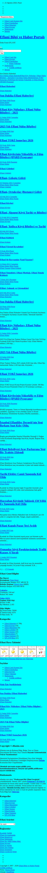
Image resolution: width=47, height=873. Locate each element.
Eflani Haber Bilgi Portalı (9, 185)
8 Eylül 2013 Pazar (7, 231)
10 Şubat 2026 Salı (7, 131)
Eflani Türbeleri (10, 636)
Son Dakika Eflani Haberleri (10, 76)
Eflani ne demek (6, 845)
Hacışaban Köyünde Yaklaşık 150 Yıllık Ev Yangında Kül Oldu (23, 502)
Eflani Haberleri (10, 25)
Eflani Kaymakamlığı (7, 835)
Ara (1, 49)
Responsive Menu (7, 17)
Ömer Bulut (14, 580)
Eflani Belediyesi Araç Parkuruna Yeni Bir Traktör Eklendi (22, 451)
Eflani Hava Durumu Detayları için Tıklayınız (16, 659)
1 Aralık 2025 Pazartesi (8, 557)
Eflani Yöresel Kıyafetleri (11, 246)
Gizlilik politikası (15, 68)
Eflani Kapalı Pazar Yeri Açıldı (18, 525)
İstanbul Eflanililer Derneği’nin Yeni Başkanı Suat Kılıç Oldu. (21, 424)
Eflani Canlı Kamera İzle (13, 21)
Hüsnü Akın (18, 584)
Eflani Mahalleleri (11, 628)
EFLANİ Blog (10, 638)
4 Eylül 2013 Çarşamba (8, 197)
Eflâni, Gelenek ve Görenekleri (14, 288)
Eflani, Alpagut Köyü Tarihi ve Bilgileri (23, 212)
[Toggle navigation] (1, 47)
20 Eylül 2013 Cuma (7, 293)
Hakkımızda (9, 29)
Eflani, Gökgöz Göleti (13, 178)
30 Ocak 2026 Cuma (7, 145)
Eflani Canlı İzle (10, 57)
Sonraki (11, 569)
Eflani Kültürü (7, 238)
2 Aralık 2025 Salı (6, 530)
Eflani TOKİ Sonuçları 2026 (16, 140)
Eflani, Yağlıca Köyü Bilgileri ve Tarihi (23, 226)
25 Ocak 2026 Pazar (7, 430)
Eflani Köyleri (10, 27)
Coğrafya (3, 590)
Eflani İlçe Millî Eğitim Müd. (10, 841)
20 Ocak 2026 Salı (6, 457)
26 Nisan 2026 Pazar (7, 100)
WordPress (10, 872)
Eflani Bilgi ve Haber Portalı (22, 37)
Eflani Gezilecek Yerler (8, 852)
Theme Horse (10, 870)
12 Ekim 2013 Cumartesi (9, 264)
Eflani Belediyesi (6, 837)
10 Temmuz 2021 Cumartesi (10, 183)
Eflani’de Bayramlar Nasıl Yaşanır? (16, 259)
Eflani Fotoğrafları (11, 23)
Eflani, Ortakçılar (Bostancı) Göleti (21, 191)
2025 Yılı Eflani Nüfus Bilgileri (22, 78)
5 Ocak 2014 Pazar (7, 251)
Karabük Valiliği (6, 833)
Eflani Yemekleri (6, 850)
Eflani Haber (4, 103)
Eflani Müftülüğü (6, 839)
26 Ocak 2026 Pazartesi (8, 162)
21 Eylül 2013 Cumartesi (9, 217)
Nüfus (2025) (5, 598)
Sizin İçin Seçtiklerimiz (10, 684)
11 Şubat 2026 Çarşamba (9, 117)
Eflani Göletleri (7, 168)
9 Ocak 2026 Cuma (7, 509)
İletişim (7, 31)
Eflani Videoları (15, 63)
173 (6, 569)
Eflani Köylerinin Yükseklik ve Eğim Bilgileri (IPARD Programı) (21, 156)
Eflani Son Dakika (6, 848)
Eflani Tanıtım (5, 268)
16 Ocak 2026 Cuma (7, 482)
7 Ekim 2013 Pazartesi (8, 280)
